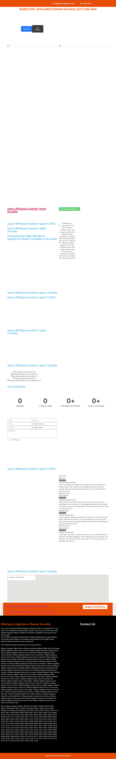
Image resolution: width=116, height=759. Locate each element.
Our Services (37, 29)
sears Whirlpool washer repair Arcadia (26, 210)
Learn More (26, 29)
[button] (84, 543)
